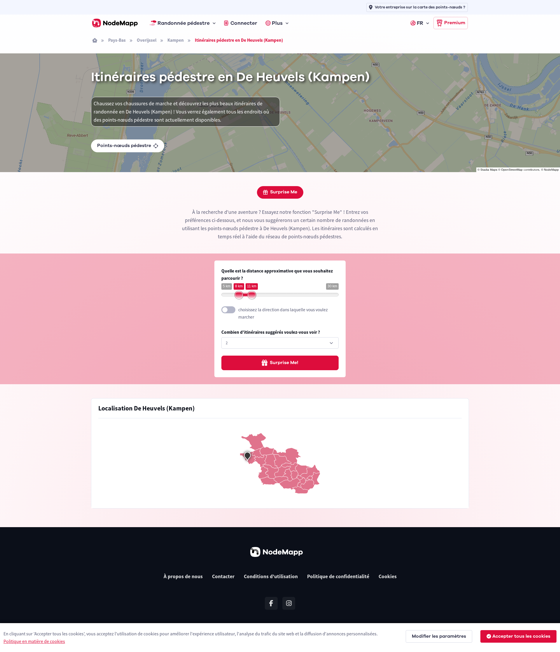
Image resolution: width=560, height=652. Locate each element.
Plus (277, 23)
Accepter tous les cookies (521, 636)
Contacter (223, 576)
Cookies (388, 576)
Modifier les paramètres (439, 636)
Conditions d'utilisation (271, 576)
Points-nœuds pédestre (124, 145)
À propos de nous (183, 576)
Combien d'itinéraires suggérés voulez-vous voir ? (270, 332)
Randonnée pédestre (184, 23)
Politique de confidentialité (338, 576)
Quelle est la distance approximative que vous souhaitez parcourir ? (277, 274)
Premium (454, 23)
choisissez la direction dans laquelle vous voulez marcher (283, 313)
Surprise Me (283, 192)
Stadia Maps (488, 169)
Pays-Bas (117, 40)
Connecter (243, 23)
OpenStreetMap (512, 169)
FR (420, 23)
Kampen (175, 40)
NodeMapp (551, 169)
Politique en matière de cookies (34, 641)
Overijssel (146, 40)
